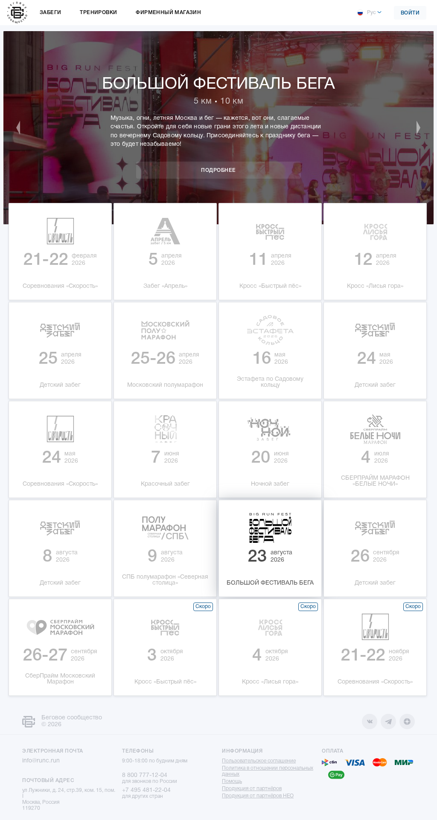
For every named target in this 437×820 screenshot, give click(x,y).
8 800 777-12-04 (144, 775)
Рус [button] (371, 12)
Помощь (232, 781)
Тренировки (98, 12)
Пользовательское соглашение (259, 761)
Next (414, 128)
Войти (410, 13)
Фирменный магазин (168, 12)
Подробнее (218, 170)
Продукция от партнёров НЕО (258, 796)
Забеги (50, 12)
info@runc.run (41, 761)
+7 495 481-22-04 (146, 790)
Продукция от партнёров (252, 788)
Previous (22, 128)
